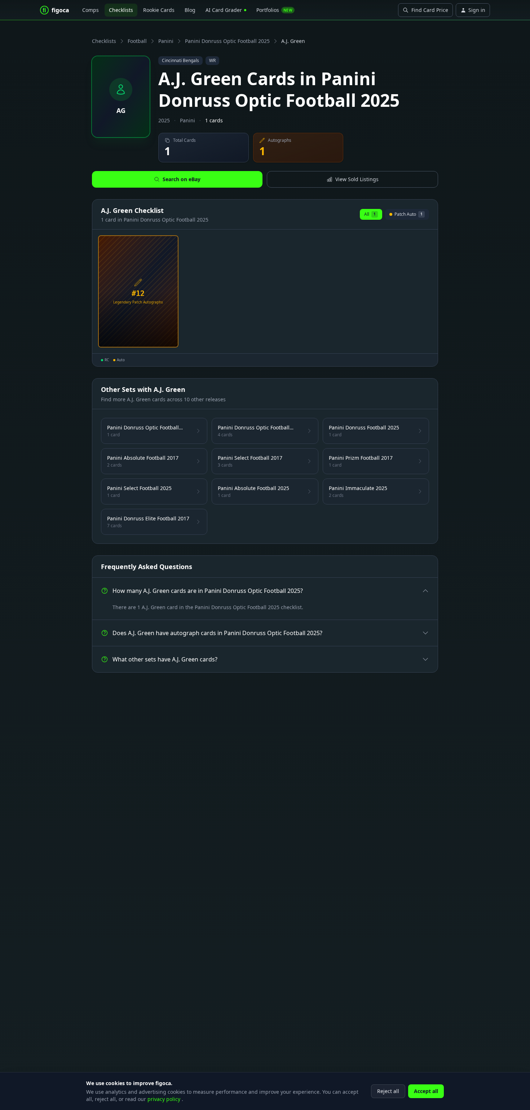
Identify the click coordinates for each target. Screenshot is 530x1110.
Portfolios (274, 9)
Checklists (121, 9)
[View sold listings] (158, 339)
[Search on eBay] (170, 339)
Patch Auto (407, 215)
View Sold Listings (357, 179)
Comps (90, 9)
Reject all (388, 1091)
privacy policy (164, 1099)
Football (137, 41)
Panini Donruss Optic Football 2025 (227, 41)
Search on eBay (181, 179)
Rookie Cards (159, 9)
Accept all (426, 1091)
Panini (165, 41)
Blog (190, 9)
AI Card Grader (224, 9)
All (370, 214)
